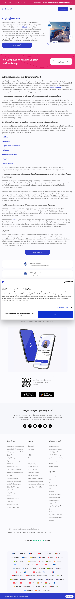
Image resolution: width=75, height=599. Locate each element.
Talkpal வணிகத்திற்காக (55, 449)
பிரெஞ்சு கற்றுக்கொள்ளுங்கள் (15, 452)
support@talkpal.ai (48, 419)
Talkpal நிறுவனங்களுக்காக (56, 452)
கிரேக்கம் (24, 27)
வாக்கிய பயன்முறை (33, 466)
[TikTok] (30, 426)
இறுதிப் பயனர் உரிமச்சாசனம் (56, 512)
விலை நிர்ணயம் (53, 485)
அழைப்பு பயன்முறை (33, 463)
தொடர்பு (51, 488)
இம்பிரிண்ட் (51, 520)
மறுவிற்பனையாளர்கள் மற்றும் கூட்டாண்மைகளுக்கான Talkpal (56, 460)
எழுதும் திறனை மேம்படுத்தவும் (36, 487)
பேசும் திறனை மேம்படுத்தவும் (35, 481)
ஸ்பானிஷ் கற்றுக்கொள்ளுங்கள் (15, 449)
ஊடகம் (50, 482)
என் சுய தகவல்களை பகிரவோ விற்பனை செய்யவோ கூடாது (19, 314)
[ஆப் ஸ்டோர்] (28, 394)
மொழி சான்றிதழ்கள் (33, 475)
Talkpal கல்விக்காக (54, 446)
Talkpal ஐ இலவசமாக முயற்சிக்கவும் (61, 61)
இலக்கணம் (31, 446)
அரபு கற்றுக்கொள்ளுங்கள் (14, 481)
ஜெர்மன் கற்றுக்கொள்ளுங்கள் (15, 461)
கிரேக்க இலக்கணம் (56, 87)
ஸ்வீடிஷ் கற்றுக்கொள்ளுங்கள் (15, 472)
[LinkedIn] (45, 426)
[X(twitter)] (50, 426)
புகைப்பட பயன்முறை (33, 461)
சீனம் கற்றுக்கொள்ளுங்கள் (14, 484)
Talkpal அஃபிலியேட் (54, 466)
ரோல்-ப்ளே (30, 452)
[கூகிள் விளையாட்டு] (46, 394)
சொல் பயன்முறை (32, 469)
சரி (55, 314)
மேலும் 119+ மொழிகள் (13, 507)
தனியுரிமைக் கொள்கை (55, 494)
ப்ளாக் (50, 479)
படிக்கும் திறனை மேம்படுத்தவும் (36, 484)
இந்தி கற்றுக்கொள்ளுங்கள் (14, 487)
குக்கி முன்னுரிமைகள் (54, 497)
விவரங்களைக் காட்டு (63, 307)
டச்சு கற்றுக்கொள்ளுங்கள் (14, 469)
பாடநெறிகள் (31, 449)
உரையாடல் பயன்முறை (33, 472)
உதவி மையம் (52, 491)
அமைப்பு (14, 220)
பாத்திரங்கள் (31, 455)
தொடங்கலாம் (63, 9)
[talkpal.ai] (7, 9)
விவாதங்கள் (31, 458)
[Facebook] (40, 426)
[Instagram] (25, 426)
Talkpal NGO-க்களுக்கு (55, 455)
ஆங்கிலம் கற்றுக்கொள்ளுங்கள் (15, 446)
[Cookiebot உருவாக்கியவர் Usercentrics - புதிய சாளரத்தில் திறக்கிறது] (65, 282)
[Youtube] (35, 426)
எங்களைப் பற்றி (52, 477)
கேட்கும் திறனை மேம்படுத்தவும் (36, 478)
